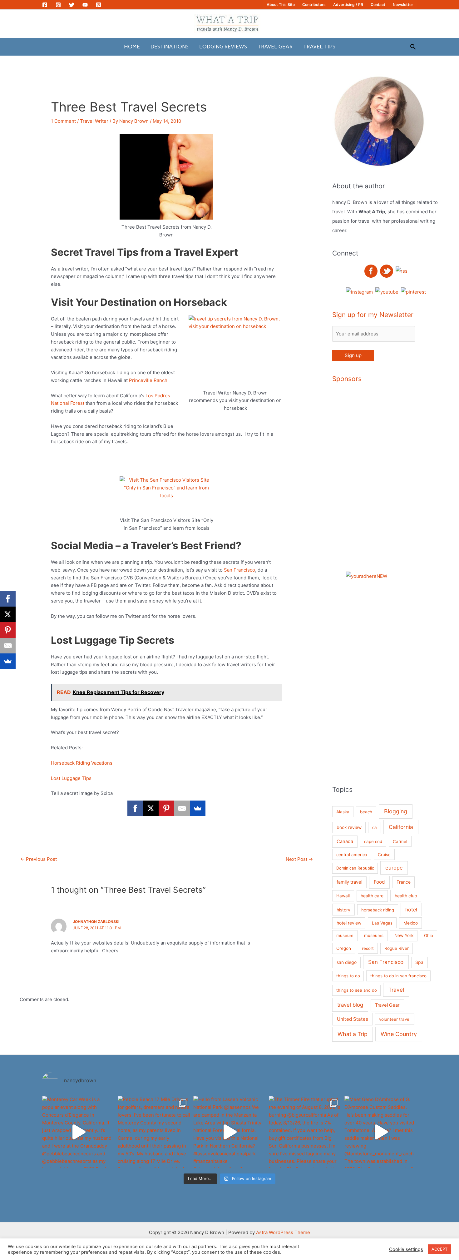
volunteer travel (394, 1019)
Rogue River (396, 948)
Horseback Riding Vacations (81, 763)
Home (132, 46)
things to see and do (356, 990)
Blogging (395, 811)
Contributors (314, 4)
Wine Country (399, 1034)
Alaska (342, 811)
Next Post (299, 859)
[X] (151, 808)
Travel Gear (275, 46)
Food (379, 882)
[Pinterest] (98, 4)
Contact (378, 4)
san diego (347, 962)
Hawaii (343, 895)
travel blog (350, 1005)
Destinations (170, 46)
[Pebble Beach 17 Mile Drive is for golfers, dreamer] (154, 1132)
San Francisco (239, 570)
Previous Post (38, 859)
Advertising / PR (348, 4)
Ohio (428, 935)
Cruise (384, 854)
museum (344, 935)
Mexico (410, 922)
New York (403, 935)
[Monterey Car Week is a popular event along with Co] (78, 1132)
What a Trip (353, 1034)
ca (374, 827)
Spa (419, 962)
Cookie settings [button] (406, 1249)
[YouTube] (85, 4)
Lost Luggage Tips (72, 778)
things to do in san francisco (398, 975)
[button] (413, 47)
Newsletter (403, 4)
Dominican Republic (355, 868)
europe (394, 868)
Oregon (343, 948)
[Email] (182, 808)
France (404, 882)
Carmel (400, 841)
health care (372, 895)
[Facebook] (44, 4)
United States (352, 1019)
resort (368, 948)
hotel (411, 909)
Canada (345, 841)
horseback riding (377, 909)
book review (349, 827)
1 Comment (63, 121)
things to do (348, 975)
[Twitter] (71, 4)
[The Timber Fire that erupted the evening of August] (305, 1132)
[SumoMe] (197, 808)
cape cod (373, 841)
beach (366, 811)
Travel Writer (94, 121)
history (343, 909)
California (401, 827)
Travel (396, 989)
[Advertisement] (407, 484)
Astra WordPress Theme (283, 1232)
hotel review (349, 922)
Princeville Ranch (148, 380)
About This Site (281, 4)
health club (406, 895)
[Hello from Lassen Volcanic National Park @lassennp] (229, 1132)
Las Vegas (382, 922)
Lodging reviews (223, 46)
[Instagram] (58, 4)
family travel (349, 882)
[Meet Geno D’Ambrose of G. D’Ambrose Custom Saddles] (380, 1132)
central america (351, 854)
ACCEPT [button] (439, 1249)
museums (373, 935)
